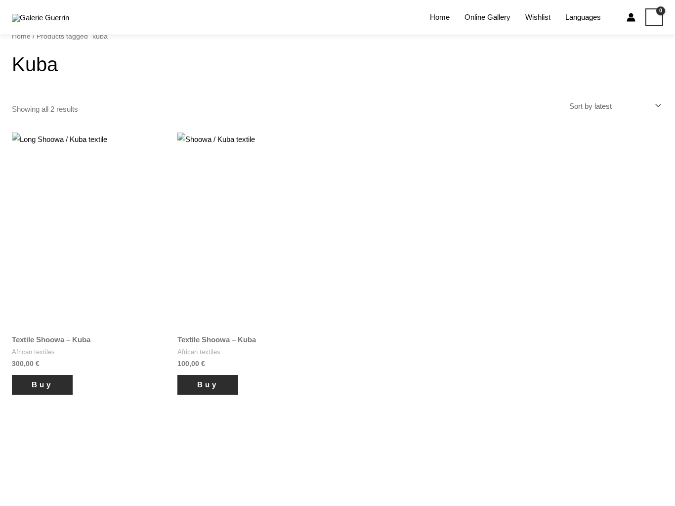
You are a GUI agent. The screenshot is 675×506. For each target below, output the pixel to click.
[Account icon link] (631, 17)
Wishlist (537, 17)
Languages (583, 17)
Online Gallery (487, 17)
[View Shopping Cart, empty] (654, 17)
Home (440, 17)
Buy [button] (42, 384)
